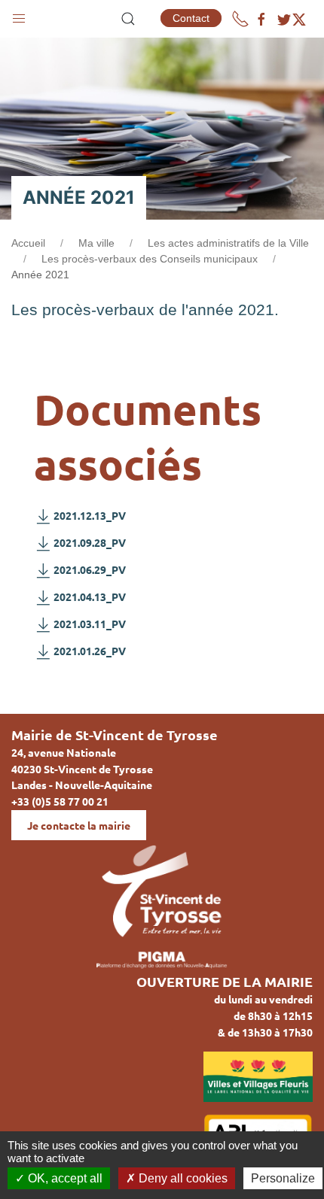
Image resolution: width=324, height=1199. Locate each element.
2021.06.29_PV (89, 569)
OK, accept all (63, 1178)
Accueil (28, 243)
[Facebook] (261, 19)
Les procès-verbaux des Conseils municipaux (149, 259)
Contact (191, 18)
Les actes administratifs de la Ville (228, 243)
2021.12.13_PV (89, 515)
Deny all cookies (182, 1178)
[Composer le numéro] (240, 19)
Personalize (283, 1178)
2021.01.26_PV (89, 650)
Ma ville (96, 243)
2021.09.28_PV (89, 542)
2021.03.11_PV (89, 623)
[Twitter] (292, 19)
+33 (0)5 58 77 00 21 (60, 801)
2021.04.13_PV (89, 596)
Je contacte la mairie (78, 825)
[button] (18, 15)
